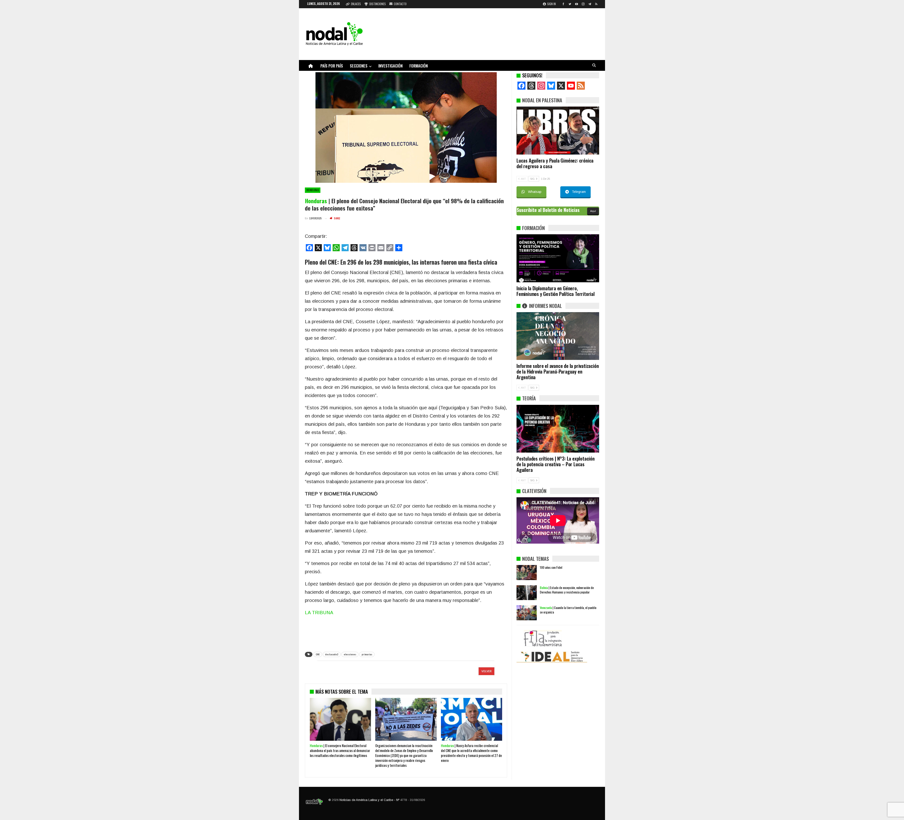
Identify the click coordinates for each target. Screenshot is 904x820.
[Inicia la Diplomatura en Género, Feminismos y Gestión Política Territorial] (558, 258)
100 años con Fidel (551, 567)
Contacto (400, 3)
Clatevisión (534, 490)
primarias (367, 654)
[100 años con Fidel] (527, 572)
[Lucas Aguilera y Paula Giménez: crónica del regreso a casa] (558, 131)
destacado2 (331, 654)
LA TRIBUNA (319, 612)
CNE (318, 654)
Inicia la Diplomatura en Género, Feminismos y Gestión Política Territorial (556, 290)
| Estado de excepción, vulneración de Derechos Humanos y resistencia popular (567, 589)
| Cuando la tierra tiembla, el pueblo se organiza (568, 609)
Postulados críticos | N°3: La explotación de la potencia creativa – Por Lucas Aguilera (556, 464)
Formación (418, 66)
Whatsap (534, 192)
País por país (331, 66)
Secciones (358, 66)
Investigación (390, 66)
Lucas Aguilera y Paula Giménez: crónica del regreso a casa (555, 163)
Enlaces (356, 3)
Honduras (313, 190)
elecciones (350, 654)
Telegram (579, 192)
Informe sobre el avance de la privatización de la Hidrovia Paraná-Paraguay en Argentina (558, 371)
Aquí (593, 211)
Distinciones (377, 3)
